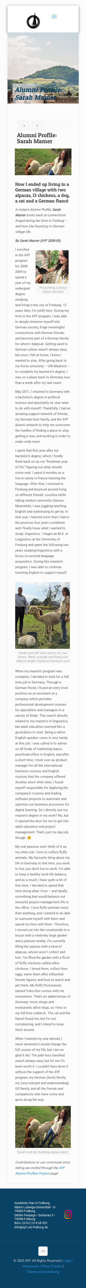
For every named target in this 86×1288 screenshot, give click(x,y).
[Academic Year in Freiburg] (34, 20)
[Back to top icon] (43, 1251)
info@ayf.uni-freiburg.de (31, 1227)
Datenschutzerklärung (43, 1272)
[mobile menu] (54, 16)
